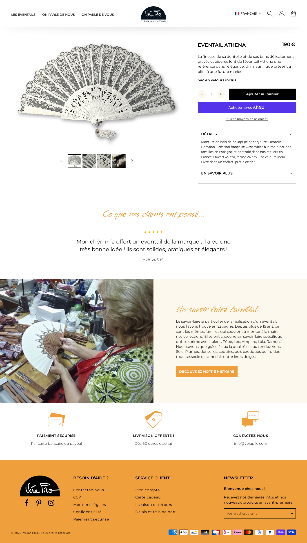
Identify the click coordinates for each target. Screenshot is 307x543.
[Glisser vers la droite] (132, 161)
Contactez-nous (88, 490)
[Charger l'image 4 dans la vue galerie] (119, 161)
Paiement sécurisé (91, 519)
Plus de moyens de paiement (247, 119)
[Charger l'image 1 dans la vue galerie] (74, 161)
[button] (270, 14)
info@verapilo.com (250, 443)
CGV (77, 497)
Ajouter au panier (262, 94)
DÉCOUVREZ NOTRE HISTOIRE (206, 371)
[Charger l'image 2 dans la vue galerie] (89, 161)
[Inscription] (293, 513)
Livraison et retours (153, 505)
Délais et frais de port (155, 512)
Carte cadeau (148, 497)
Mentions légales (89, 505)
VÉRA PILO (31, 532)
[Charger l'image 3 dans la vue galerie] (104, 161)
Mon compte (147, 490)
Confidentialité (87, 512)
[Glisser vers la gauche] (61, 161)
